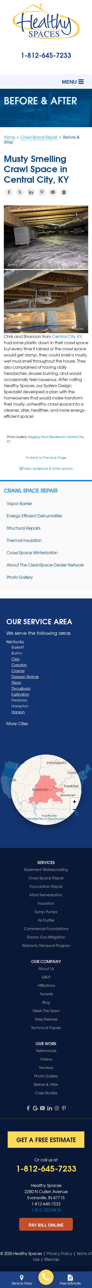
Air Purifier (46, 920)
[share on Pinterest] (42, 192)
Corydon (19, 664)
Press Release (46, 1019)
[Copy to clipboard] (64, 192)
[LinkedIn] (50, 1108)
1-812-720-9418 (46, 1210)
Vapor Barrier (19, 503)
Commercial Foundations (46, 928)
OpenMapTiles (35, 818)
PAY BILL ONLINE (46, 1225)
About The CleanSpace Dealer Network (45, 565)
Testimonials (46, 1050)
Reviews (46, 1067)
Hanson (18, 711)
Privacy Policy (59, 1253)
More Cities (17, 723)
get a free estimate (46, 1139)
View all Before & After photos (48, 468)
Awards (46, 993)
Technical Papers (46, 1027)
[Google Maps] (35, 1108)
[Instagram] (57, 1108)
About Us (46, 968)
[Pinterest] (64, 1108)
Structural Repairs (23, 528)
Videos (46, 1059)
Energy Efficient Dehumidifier (34, 515)
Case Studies (46, 1092)
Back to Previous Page (47, 457)
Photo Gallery (20, 577)
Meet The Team (46, 1010)
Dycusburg (21, 688)
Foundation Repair (46, 886)
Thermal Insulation (24, 540)
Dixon (16, 682)
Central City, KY (66, 336)
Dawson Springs (25, 676)
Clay (16, 658)
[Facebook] (28, 1108)
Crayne (18, 670)
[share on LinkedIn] (31, 192)
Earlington (20, 694)
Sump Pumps (46, 911)
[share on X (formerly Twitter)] (20, 192)
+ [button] (74, 802)
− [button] (74, 809)
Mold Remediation (46, 894)
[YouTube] (42, 1108)
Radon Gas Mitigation (46, 937)
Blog (46, 1002)
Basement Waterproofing (46, 869)
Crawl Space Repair (30, 490)
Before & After (46, 1084)
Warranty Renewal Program (46, 945)
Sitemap (51, 1259)
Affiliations (46, 985)
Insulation (46, 903)
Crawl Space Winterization (32, 552)
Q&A (46, 976)
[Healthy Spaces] (46, 1277)
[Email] (53, 192)
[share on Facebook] (9, 192)
